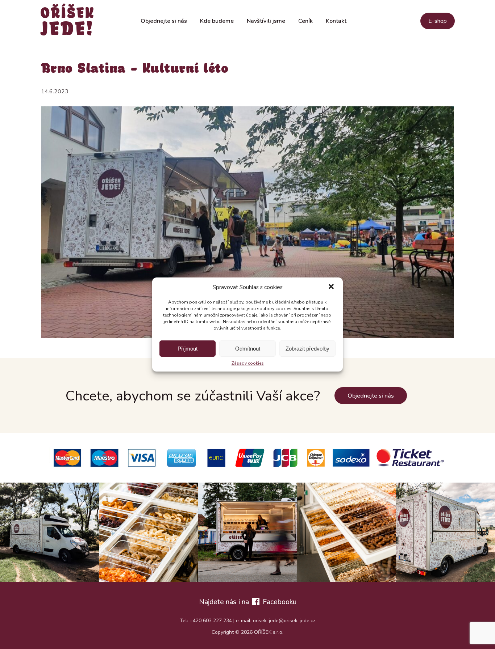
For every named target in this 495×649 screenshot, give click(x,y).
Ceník (305, 21)
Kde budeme (217, 21)
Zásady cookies (248, 363)
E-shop (437, 21)
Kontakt (336, 21)
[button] (331, 287)
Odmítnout (247, 348)
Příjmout (187, 348)
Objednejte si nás (164, 21)
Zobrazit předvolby (307, 348)
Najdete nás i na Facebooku (247, 602)
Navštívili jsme (266, 21)
